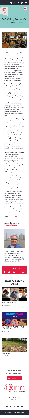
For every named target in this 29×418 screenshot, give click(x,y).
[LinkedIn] (13, 272)
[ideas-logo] (4, 7)
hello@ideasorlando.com (16, 373)
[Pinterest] (18, 272)
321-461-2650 (17, 370)
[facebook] (15, 3)
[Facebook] (4, 272)
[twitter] (18, 3)
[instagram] (11, 3)
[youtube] (26, 3)
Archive (15, 216)
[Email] (22, 272)
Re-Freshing (6, 353)
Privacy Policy (19, 412)
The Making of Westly (9, 302)
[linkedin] (22, 3)
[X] (9, 272)
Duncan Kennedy (11, 225)
